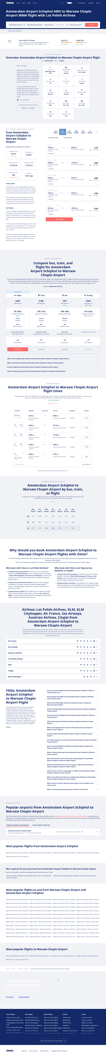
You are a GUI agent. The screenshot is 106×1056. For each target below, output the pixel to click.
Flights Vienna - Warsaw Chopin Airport (18, 933)
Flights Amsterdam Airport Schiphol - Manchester (21, 918)
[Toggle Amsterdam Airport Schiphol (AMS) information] (97, 832)
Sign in (98, 3)
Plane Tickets (48, 1014)
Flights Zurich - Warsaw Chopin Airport (89, 936)
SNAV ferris (66, 1028)
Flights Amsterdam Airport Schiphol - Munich (43, 911)
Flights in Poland (23, 969)
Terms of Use (33, 1051)
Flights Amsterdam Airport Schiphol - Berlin (43, 903)
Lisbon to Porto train (13, 1017)
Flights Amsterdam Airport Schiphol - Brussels (67, 911)
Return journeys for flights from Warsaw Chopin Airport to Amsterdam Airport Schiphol (29, 877)
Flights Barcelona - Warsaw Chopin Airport (66, 922)
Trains (18, 3)
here (66, 470)
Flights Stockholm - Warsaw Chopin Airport (66, 933)
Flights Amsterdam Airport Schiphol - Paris (66, 900)
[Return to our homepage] (11, 3)
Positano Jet (67, 1017)
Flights (29, 3)
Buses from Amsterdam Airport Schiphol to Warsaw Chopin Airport (75, 876)
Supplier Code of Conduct (59, 1051)
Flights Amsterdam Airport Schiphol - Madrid (91, 900)
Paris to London (87, 1020)
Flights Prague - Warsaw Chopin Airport (41, 933)
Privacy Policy (44, 1051)
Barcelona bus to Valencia (33, 1025)
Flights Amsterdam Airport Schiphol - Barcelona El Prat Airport (25, 856)
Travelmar (66, 1025)
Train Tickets (10, 1014)
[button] (49, 25)
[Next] (97, 132)
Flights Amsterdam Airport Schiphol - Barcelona (68, 903)
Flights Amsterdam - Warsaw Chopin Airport (43, 925)
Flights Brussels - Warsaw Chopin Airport (66, 929)
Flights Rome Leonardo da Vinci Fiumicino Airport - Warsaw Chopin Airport (76, 936)
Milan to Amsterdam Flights (53, 1028)
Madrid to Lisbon (87, 1023)
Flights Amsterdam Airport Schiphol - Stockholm (44, 918)
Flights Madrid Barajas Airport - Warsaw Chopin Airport (23, 936)
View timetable (13, 177)
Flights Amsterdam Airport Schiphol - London (43, 853)
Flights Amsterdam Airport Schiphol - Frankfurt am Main (70, 907)
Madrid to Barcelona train (14, 1020)
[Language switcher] (70, 3)
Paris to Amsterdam (31, 1023)
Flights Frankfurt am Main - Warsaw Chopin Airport (69, 925)
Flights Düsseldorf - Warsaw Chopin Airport (90, 933)
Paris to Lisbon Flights (51, 1017)
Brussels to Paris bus (32, 1028)
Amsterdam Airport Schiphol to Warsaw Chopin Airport (71, 816)
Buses (23, 3)
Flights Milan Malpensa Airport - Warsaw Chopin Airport (46, 956)
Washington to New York (90, 1025)
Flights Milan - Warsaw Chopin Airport (18, 925)
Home (8, 969)
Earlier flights (20, 464)
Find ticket (13, 156)
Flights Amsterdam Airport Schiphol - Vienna (43, 914)
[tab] (53, 137)
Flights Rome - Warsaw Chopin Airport (88, 922)
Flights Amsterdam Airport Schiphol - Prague (91, 914)
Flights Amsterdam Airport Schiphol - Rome (90, 903)
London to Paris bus (31, 1017)
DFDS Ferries (67, 1023)
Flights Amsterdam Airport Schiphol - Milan (19, 907)
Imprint (24, 1051)
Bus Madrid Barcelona (32, 1020)
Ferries (35, 3)
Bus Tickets (29, 1014)
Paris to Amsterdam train (14, 1027)
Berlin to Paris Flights (51, 1020)
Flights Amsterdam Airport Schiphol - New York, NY (45, 900)
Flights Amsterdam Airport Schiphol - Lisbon (20, 911)
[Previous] (27, 510)
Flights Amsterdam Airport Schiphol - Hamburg (20, 914)
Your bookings (81, 3)
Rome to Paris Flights (51, 1025)
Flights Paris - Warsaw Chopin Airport (88, 918)
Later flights (86, 464)
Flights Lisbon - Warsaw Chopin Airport (18, 929)
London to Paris (87, 1017)
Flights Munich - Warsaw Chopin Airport (41, 929)
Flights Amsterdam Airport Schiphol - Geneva (67, 853)
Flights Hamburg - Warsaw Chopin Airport (90, 929)
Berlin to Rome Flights (51, 1023)
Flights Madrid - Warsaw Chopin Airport (18, 922)
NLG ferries (66, 1020)
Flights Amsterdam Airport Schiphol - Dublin (67, 914)
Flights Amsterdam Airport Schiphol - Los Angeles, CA (22, 903)
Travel (84, 1014)
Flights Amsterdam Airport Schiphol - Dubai (43, 907)
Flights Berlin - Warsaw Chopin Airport (41, 922)
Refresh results (52, 403)
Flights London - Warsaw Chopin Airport (65, 918)
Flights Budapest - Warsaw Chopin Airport (42, 936)
